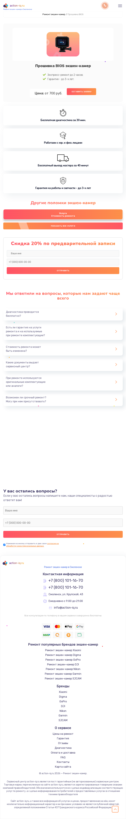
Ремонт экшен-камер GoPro (63, 659)
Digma (63, 696)
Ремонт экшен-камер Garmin (63, 673)
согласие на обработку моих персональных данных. (32, 544)
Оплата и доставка (63, 752)
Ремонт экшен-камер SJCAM (63, 678)
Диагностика (63, 747)
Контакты (63, 762)
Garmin (63, 715)
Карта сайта (63, 766)
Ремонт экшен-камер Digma (63, 655)
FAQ (63, 757)
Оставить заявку (81, 91)
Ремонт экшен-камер (53, 14)
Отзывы (63, 743)
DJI (63, 706)
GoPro (63, 701)
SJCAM (63, 720)
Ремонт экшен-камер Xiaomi (63, 650)
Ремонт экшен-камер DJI (63, 664)
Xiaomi (63, 692)
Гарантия (63, 738)
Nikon (63, 710)
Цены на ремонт (63, 733)
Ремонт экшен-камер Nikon (63, 669)
